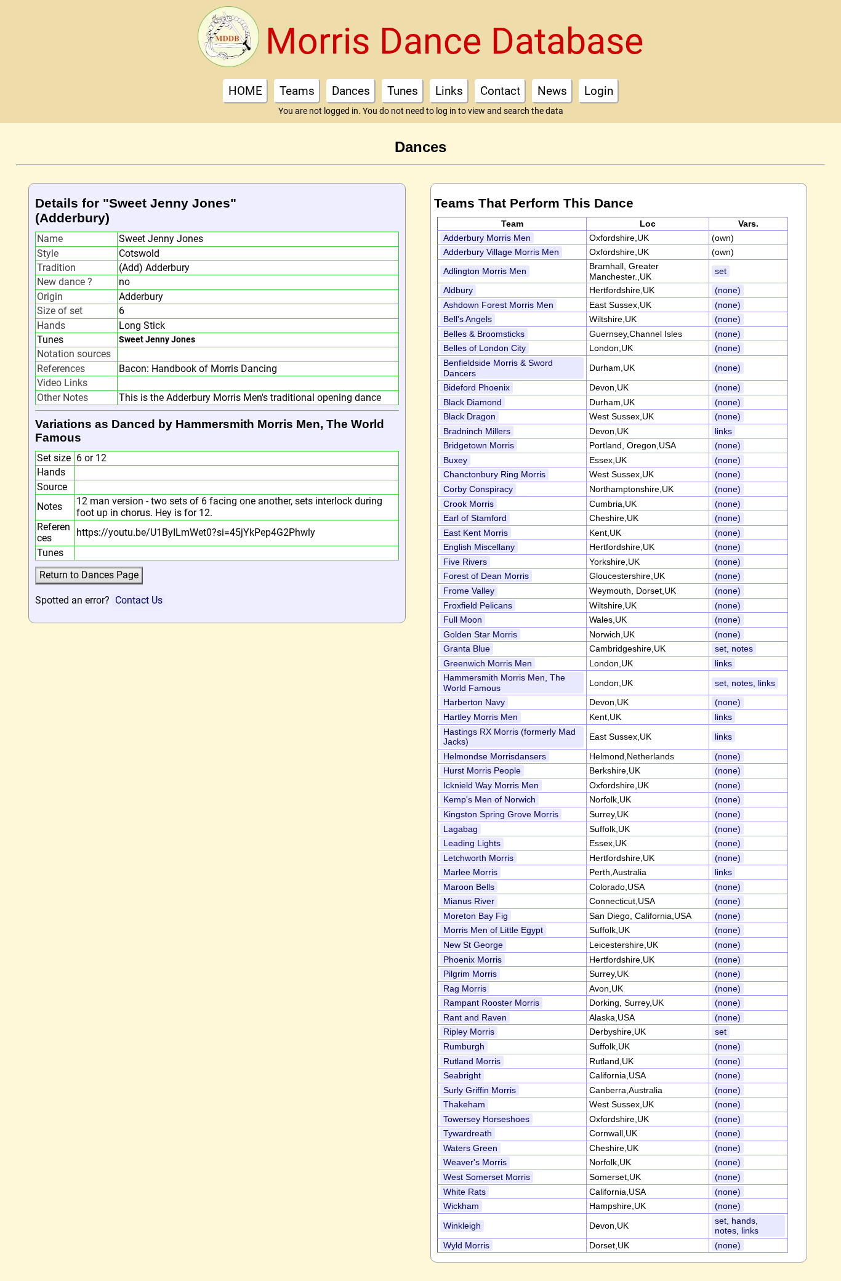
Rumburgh (464, 1046)
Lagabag (460, 829)
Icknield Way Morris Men (491, 785)
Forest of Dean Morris (486, 576)
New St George (473, 945)
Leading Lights (472, 843)
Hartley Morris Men (480, 717)
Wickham (461, 1206)
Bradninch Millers (476, 431)
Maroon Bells (468, 887)
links (723, 431)
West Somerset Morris (486, 1177)
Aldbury (458, 290)
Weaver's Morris (475, 1162)
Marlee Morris (470, 872)
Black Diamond (472, 402)
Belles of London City (484, 348)
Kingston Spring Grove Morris (500, 814)
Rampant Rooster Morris (491, 1003)
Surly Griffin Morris (479, 1090)
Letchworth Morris (478, 858)
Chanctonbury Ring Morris (494, 474)
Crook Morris (468, 504)
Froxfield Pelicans (477, 605)
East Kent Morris (475, 533)
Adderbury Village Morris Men (501, 252)
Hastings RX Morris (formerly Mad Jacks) (509, 737)
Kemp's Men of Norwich (489, 799)
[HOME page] (228, 41)
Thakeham (464, 1104)
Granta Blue (466, 648)
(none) (728, 290)
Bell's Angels (467, 319)
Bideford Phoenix (476, 387)
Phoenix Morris (472, 959)
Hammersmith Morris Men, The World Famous (504, 683)
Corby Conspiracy (478, 489)
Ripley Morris (468, 1032)
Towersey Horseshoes (486, 1119)
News (552, 91)
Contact (500, 91)
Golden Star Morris (480, 634)
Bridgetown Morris (478, 445)
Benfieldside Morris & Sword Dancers (498, 368)
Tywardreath (467, 1133)
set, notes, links (745, 683)
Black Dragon (469, 416)
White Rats (464, 1192)
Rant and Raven (475, 1017)
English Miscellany (479, 547)
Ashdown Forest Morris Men (498, 305)
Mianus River (468, 901)
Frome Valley (468, 591)
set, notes (734, 648)
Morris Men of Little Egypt (493, 930)
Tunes (402, 91)
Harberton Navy (474, 702)
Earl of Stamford (475, 518)
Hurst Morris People (482, 770)
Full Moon (462, 619)
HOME (245, 91)
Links (449, 91)
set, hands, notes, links (737, 1226)
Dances (351, 91)
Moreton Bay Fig (475, 916)
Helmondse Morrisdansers (494, 756)
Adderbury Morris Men (487, 238)
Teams (297, 91)
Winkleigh (462, 1225)
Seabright (462, 1075)
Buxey (455, 460)
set (720, 271)
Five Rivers (465, 562)
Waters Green (470, 1148)
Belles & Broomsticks (484, 334)
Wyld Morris (466, 1245)
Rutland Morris (472, 1061)
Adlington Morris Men (484, 271)
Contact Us (139, 600)
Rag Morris (464, 988)
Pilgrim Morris (470, 974)
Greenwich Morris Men (487, 663)
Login (598, 91)
